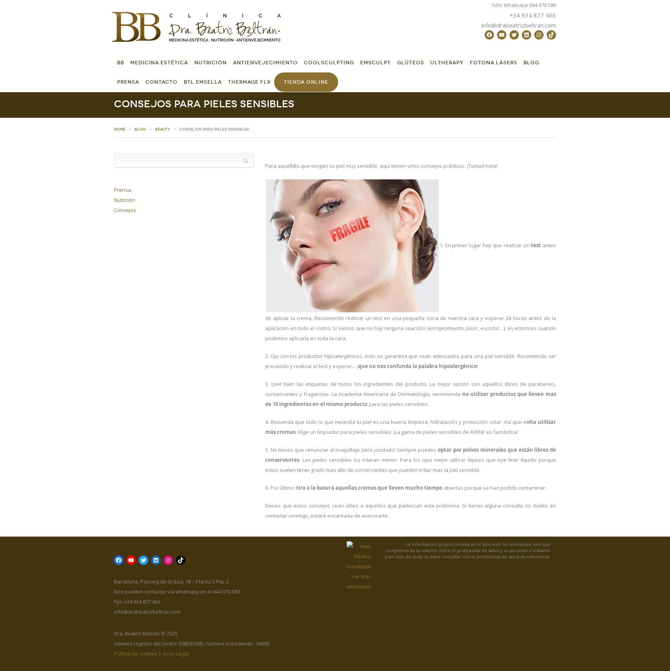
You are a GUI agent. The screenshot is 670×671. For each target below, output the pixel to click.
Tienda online (306, 82)
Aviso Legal (175, 653)
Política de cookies (135, 653)
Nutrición (210, 62)
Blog (531, 62)
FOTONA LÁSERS (493, 62)
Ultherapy (447, 62)
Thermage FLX (249, 82)
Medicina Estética (159, 62)
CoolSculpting (329, 62)
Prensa (128, 82)
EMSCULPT (375, 62)
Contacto (161, 82)
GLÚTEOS (410, 62)
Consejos (125, 209)
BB (120, 62)
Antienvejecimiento (265, 62)
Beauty (162, 129)
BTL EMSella (203, 82)
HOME (119, 129)
